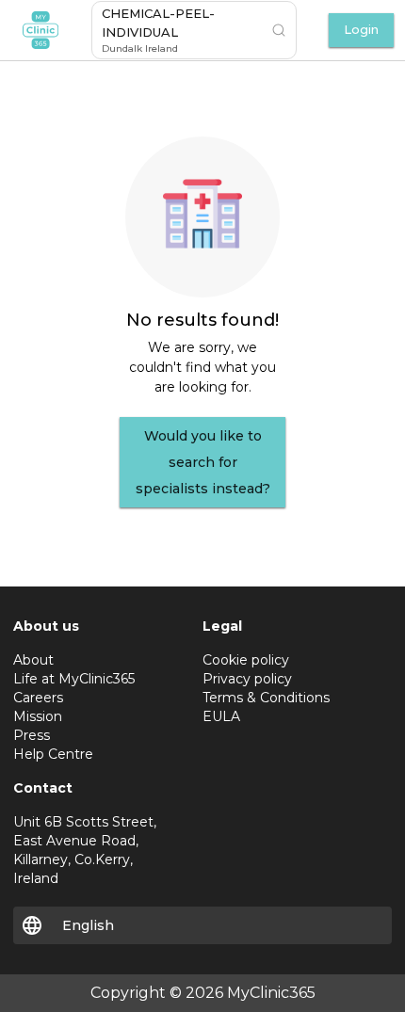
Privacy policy (247, 678)
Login (361, 30)
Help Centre (53, 754)
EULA (221, 716)
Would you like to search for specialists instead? (203, 462)
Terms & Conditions (266, 697)
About (33, 659)
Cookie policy (245, 659)
